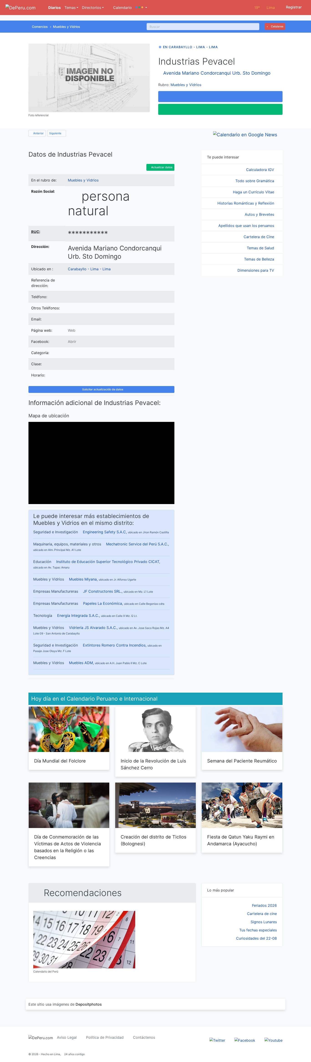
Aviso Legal (67, 1037)
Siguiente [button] (55, 133)
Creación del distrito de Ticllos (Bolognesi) (153, 840)
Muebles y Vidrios (66, 27)
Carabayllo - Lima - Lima (89, 269)
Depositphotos (89, 1004)
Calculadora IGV (260, 169)
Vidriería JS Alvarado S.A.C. (93, 627)
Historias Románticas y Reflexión (246, 203)
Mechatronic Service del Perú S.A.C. (137, 544)
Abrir (72, 341)
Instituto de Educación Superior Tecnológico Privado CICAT (107, 561)
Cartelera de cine (262, 913)
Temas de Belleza (259, 259)
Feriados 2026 (264, 905)
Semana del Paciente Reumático (242, 761)
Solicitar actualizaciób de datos (102, 389)
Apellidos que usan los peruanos (246, 225)
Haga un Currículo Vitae (254, 192)
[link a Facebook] (245, 1040)
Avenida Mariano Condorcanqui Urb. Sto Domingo (216, 73)
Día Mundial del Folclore (60, 761)
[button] (141, 7)
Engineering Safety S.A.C (104, 532)
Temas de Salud (261, 248)
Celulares (276, 26)
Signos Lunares (264, 922)
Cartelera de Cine (259, 236)
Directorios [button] (91, 7)
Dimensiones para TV (256, 270)
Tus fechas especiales (258, 930)
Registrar (293, 7)
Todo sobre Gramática (255, 181)
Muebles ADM (81, 662)
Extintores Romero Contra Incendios (114, 645)
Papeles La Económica (102, 603)
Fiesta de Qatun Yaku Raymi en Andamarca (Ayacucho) (240, 840)
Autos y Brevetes (260, 214)
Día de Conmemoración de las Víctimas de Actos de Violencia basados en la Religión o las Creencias (67, 847)
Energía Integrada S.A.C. (78, 615)
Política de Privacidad (105, 1037)
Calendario (122, 7)
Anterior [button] (38, 133)
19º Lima (264, 7)
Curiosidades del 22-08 (256, 938)
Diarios (54, 7)
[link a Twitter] (217, 1040)
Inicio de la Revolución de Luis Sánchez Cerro (153, 764)
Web (71, 330)
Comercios (40, 27)
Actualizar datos (161, 167)
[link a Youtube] (274, 1040)
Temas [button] (70, 7)
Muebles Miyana (83, 579)
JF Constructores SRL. (102, 591)
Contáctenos (144, 1037)
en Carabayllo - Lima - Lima (190, 47)
